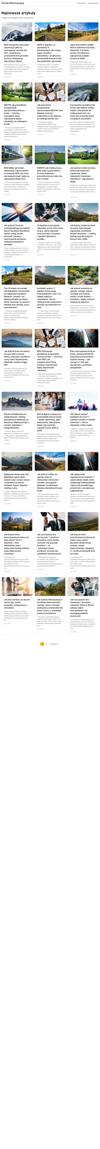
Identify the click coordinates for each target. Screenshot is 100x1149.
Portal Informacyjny (13, 3)
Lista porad (81, 3)
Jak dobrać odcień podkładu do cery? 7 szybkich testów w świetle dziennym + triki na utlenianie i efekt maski (82, 419)
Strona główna (93, 3)
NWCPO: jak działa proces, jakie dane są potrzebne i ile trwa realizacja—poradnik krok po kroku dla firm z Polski (49, 173)
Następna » (54, 644)
